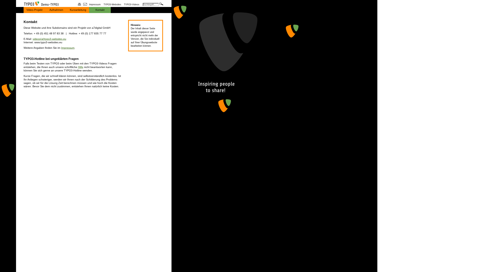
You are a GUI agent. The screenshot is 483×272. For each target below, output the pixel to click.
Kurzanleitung (78, 9)
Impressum (68, 47)
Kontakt (100, 9)
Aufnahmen (56, 9)
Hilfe (80, 67)
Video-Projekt (34, 9)
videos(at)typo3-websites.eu (49, 39)
